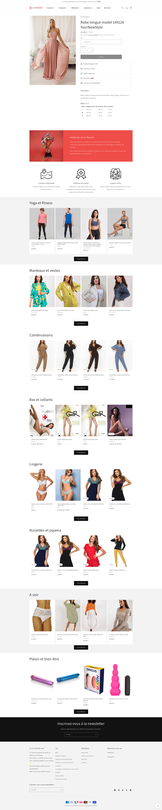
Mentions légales (60, 756)
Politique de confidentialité (63, 759)
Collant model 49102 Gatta (64, 439)
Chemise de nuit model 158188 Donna (119, 504)
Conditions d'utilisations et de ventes (66, 769)
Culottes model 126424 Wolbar (39, 634)
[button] (123, 8)
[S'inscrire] (96, 734)
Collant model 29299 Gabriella (117, 439)
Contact (57, 772)
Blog (56, 753)
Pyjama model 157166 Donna (117, 570)
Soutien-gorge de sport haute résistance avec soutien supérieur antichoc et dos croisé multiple (92, 244)
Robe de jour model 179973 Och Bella (67, 634)
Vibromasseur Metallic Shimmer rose (41, 699)
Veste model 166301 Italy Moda (39, 310)
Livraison (58, 766)
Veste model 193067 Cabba (90, 310)
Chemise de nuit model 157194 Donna (93, 504)
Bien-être (84, 759)
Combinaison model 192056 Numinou (93, 375)
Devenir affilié (59, 776)
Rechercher (84, 753)
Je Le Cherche (71, 805)
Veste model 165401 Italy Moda (65, 310)
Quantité (83, 46)
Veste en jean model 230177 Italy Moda (119, 310)
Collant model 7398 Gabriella (39, 439)
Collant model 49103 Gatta (90, 439)
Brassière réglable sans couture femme (120, 243)
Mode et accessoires (87, 756)
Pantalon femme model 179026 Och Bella (93, 635)
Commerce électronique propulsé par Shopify (86, 805)
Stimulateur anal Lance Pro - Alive (118, 699)
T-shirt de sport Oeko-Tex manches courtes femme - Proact (40, 243)
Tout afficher (81, 259)
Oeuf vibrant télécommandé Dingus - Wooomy (93, 699)
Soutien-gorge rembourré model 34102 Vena (41, 504)
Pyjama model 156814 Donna (91, 570)
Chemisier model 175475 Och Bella (118, 634)
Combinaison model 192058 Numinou (41, 375)
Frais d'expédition (93, 35)
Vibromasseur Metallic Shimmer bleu (67, 699)
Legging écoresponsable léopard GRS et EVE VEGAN (67, 243)
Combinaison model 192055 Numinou (119, 375)
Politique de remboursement (64, 762)
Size (82, 38)
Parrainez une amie (61, 779)
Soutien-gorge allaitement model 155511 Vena (66, 504)
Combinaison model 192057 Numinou (67, 375)
